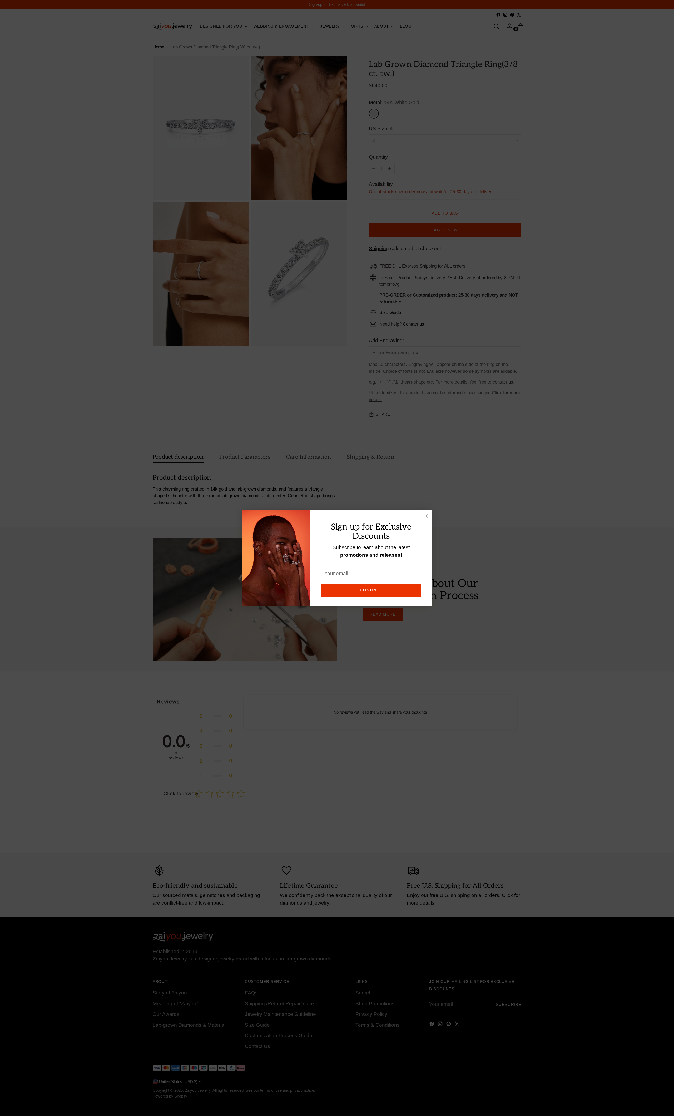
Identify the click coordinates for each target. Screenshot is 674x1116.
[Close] (426, 516)
